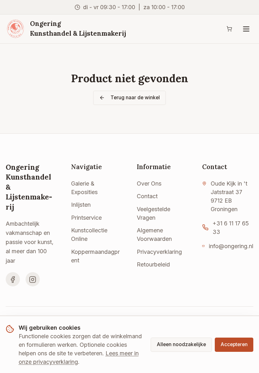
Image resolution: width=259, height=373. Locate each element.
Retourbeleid (153, 264)
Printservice (86, 217)
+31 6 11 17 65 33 (231, 227)
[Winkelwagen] (229, 29)
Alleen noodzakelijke (181, 344)
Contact (147, 196)
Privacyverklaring (159, 251)
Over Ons (149, 183)
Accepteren (234, 344)
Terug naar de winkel (135, 98)
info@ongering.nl (231, 246)
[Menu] (246, 29)
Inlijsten (81, 204)
